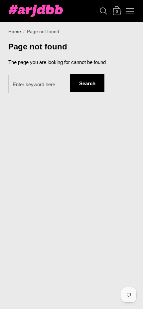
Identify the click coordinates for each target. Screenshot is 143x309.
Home (14, 31)
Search (87, 83)
